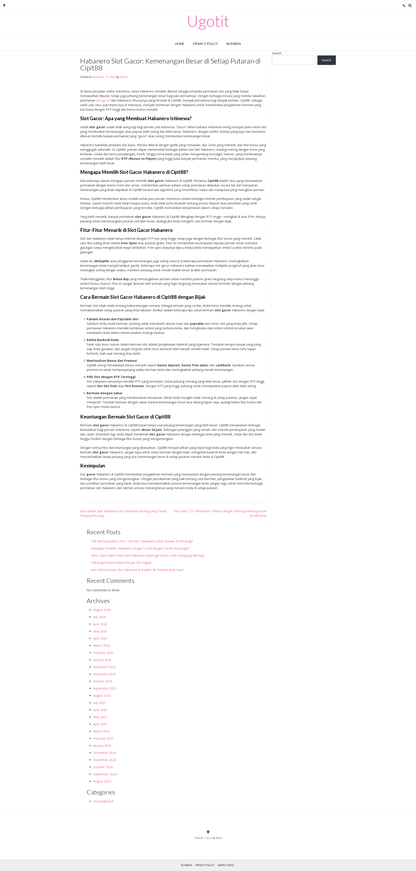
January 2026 (102, 660)
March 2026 (101, 645)
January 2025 (102, 745)
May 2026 (100, 631)
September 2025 (104, 688)
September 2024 (104, 774)
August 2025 (102, 695)
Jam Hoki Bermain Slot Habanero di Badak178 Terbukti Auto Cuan (137, 570)
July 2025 (99, 703)
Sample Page (226, 865)
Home (179, 43)
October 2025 (102, 681)
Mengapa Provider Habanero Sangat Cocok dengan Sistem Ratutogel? (140, 548)
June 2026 (100, 624)
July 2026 (99, 617)
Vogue (208, 837)
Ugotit (208, 21)
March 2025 (101, 731)
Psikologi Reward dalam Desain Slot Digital (121, 563)
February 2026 (103, 653)
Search (276, 53)
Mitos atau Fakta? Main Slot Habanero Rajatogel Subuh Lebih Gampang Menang (147, 555)
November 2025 (104, 674)
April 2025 (100, 724)
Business (234, 43)
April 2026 (100, 638)
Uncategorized (103, 801)
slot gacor (103, 100)
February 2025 (103, 738)
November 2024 (104, 760)
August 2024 (102, 781)
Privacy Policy (205, 43)
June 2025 (100, 710)
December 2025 (104, 667)
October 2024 (102, 767)
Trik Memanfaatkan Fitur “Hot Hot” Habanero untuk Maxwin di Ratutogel (142, 541)
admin (123, 77)
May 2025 (100, 717)
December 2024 (104, 753)
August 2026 (102, 610)
